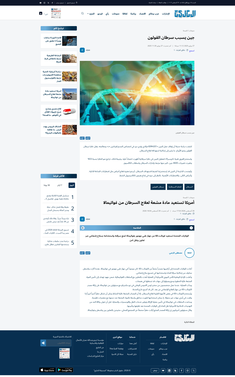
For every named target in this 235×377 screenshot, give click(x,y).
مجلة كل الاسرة (117, 354)
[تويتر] (48, 3)
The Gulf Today (116, 349)
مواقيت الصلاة (162, 2)
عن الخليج (100, 347)
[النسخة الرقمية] (56, 14)
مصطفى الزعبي (175, 252)
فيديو (100, 13)
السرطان (189, 187)
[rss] (175, 371)
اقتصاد (142, 13)
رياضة (133, 13)
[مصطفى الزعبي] (189, 253)
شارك (88, 50)
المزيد (91, 13)
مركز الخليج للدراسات (95, 356)
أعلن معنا (133, 343)
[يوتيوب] (40, 3)
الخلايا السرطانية (175, 187)
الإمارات (166, 13)
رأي (107, 13)
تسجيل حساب (60, 2)
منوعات (115, 13)
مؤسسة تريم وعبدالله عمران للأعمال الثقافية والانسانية (90, 341)
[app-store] (47, 370)
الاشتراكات (132, 349)
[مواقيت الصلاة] (40, 14)
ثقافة (124, 13)
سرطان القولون (158, 187)
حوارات (120, 343)
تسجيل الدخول (71, 2)
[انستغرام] (44, 3)
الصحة (185, 30)
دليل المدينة (132, 354)
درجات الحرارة (152, 2)
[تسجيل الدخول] (76, 2)
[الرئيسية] (185, 341)
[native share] (82, 50)
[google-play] (65, 370)
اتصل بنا (100, 352)
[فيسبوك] (52, 3)
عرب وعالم (154, 13)
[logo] (185, 14)
